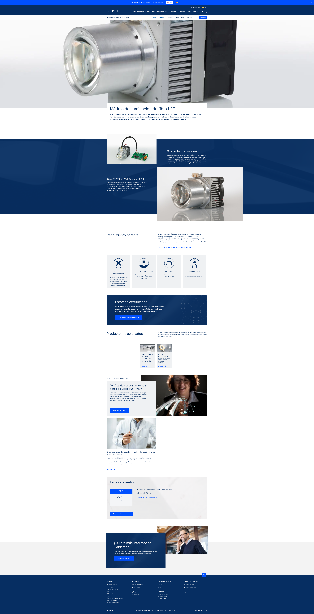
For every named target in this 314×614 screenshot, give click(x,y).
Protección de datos (157, 610)
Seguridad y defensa (112, 600)
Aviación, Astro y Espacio (113, 587)
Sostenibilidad (161, 586)
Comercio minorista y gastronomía (115, 598)
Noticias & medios (195, 7)
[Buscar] (203, 12)
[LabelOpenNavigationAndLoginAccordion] (206, 12)
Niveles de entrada (162, 596)
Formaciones (135, 594)
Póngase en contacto (124, 558)
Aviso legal (138, 610)
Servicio (134, 592)
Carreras (182, 12)
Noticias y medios (188, 592)
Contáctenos (203, 17)
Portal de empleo (162, 598)
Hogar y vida (110, 593)
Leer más (110, 469)
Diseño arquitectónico (112, 584)
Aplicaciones (170, 17)
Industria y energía (111, 595)
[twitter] (204, 610)
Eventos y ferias (187, 591)
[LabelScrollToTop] (204, 575)
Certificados (161, 587)
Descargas (189, 17)
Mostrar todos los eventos (121, 514)
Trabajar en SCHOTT (163, 594)
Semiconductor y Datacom (113, 602)
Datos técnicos (180, 17)
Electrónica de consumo (112, 589)
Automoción (109, 586)
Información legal (146, 610)
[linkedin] (201, 610)
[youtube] (206, 610)
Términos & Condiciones (169, 610)
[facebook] (196, 610)
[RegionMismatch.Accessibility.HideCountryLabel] (311, 2)
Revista (173, 12)
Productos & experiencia (160, 12)
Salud (108, 591)
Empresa (160, 584)
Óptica (108, 596)
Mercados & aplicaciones (141, 12)
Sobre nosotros (193, 12)
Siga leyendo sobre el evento (145, 497)
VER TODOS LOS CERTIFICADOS (129, 317)
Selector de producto (137, 584)
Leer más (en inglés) (119, 410)
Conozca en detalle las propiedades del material (173, 247)
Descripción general (158, 17)
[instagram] (199, 610)
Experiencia (135, 591)
